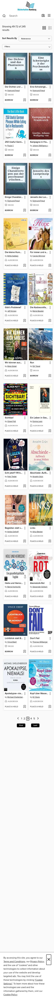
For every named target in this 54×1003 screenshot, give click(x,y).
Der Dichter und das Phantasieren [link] (14, 87)
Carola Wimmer (39, 256)
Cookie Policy (10, 994)
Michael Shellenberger (15, 697)
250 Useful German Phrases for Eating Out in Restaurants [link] (14, 142)
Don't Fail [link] (34, 638)
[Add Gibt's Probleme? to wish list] (24, 321)
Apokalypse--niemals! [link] (14, 693)
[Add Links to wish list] (50, 541)
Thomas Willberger (40, 642)
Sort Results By (9, 38)
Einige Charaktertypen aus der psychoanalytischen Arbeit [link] (14, 197)
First (21, 725)
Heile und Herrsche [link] (14, 583)
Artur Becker (38, 532)
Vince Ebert (12, 642)
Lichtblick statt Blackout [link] (14, 638)
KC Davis (36, 697)
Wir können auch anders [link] (14, 362)
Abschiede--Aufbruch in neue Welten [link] (39, 473)
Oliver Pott (11, 421)
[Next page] (38, 718)
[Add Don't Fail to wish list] (50, 652)
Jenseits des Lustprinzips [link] (39, 197)
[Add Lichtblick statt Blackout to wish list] (24, 652)
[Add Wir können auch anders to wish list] (24, 376)
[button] (44, 28)
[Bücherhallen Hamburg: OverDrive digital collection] (27, 6)
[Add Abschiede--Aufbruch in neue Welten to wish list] (50, 486)
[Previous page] (18, 718)
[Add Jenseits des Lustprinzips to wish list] (50, 210)
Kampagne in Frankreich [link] (39, 142)
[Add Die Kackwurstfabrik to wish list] (50, 321)
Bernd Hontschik (14, 587)
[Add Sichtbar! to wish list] (24, 431)
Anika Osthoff (13, 532)
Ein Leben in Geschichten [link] (39, 418)
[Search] (4, 15)
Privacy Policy (37, 961)
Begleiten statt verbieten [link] (14, 528)
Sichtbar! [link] (9, 418)
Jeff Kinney (11, 311)
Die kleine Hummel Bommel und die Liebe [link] (14, 252)
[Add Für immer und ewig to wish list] (50, 266)
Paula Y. (10, 146)
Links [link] (32, 528)
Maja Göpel (12, 366)
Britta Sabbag (12, 256)
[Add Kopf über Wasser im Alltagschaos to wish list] (50, 707)
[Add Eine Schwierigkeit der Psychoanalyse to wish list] (50, 100)
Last (35, 725)
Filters (7, 46)
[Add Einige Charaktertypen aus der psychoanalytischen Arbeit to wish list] (24, 210)
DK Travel (36, 366)
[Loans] (43, 16)
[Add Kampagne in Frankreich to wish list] (50, 155)
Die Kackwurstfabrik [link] (39, 307)
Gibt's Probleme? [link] (13, 307)
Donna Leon (37, 421)
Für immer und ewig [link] (39, 252)
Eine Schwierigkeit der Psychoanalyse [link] (39, 87)
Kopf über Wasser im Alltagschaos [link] (39, 693)
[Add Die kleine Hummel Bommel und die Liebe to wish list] (24, 266)
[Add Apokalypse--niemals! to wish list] (24, 707)
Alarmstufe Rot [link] (37, 583)
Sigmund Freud (13, 90)
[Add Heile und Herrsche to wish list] (24, 596)
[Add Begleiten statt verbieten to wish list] (24, 541)
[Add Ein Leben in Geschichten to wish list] (50, 431)
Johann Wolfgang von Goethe (41, 146)
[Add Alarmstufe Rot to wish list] (50, 596)
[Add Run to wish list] (50, 376)
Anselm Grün (38, 476)
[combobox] (21, 15)
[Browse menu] (49, 16)
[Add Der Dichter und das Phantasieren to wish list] (24, 100)
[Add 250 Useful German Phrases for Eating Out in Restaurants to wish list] (24, 155)
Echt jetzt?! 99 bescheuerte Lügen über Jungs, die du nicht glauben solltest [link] (14, 473)
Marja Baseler (38, 311)
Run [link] (32, 362)
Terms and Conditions (14, 961)
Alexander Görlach (40, 587)
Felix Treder (12, 476)
